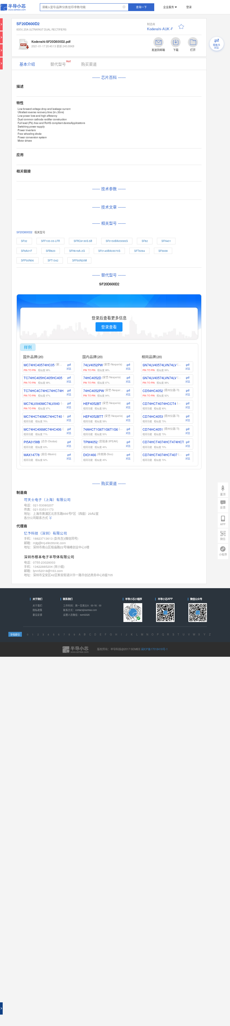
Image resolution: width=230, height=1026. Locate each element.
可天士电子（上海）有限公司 (47, 500)
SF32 (24, 241)
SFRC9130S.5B (83, 241)
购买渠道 (89, 64)
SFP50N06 (27, 260)
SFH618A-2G (77, 250)
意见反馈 (37, 614)
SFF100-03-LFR (50, 241)
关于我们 (37, 605)
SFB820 (50, 250)
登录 (189, 7)
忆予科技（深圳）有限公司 (45, 533)
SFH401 (166, 241)
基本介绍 (27, 64)
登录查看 (109, 326)
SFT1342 (53, 260)
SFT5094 (139, 250)
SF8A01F (26, 250)
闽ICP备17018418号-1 (154, 649)
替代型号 (60, 63)
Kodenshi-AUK (158, 28)
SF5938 (163, 250)
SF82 (145, 241)
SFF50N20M (79, 260)
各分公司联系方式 (36, 518)
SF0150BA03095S (117, 241)
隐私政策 (37, 610)
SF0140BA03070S (109, 250)
